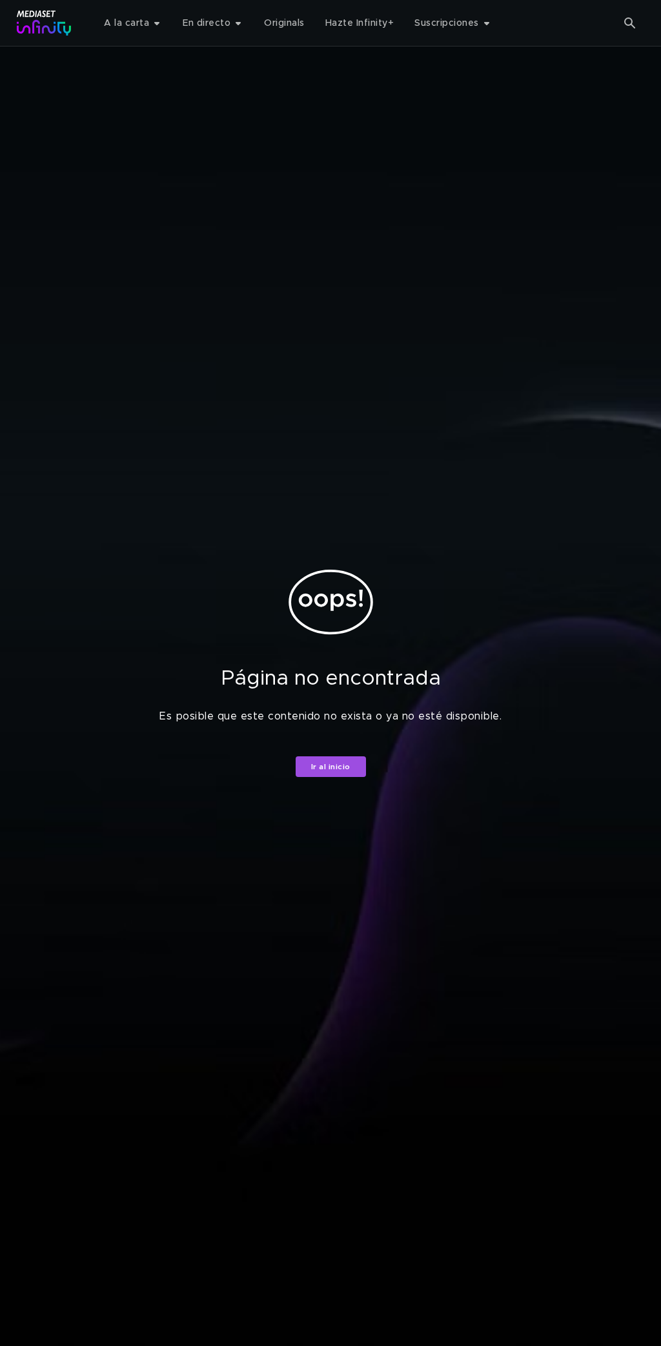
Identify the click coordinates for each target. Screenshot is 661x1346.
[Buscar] (630, 23)
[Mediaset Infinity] (44, 23)
